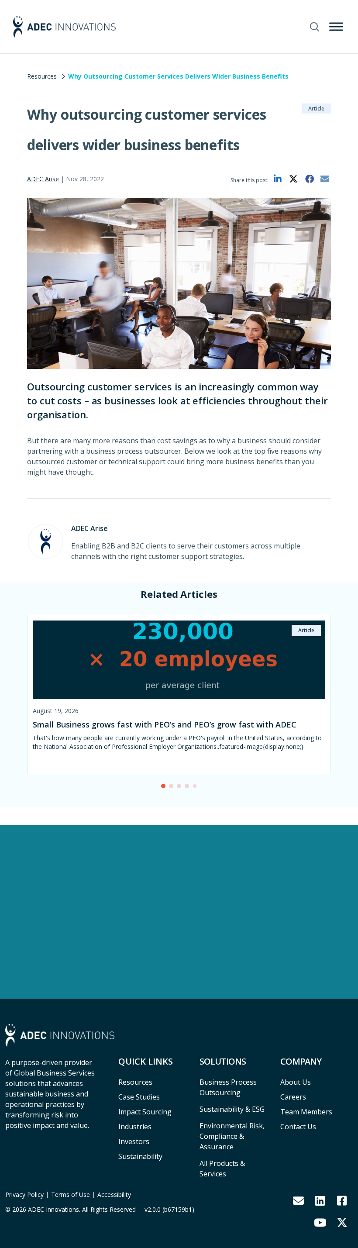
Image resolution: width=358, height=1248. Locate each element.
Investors (133, 1141)
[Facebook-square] (342, 1200)
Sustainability (140, 1156)
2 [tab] (173, 788)
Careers (293, 1097)
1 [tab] (165, 788)
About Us (295, 1082)
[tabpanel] (179, 700)
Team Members (306, 1112)
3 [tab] (181, 788)
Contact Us (298, 1126)
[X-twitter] (342, 1222)
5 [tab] (196, 787)
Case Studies (139, 1097)
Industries (134, 1126)
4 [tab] (189, 788)
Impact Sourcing (145, 1112)
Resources (42, 76)
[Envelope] (298, 1200)
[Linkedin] (320, 1200)
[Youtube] (320, 1222)
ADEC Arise (43, 179)
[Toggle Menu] (336, 26)
